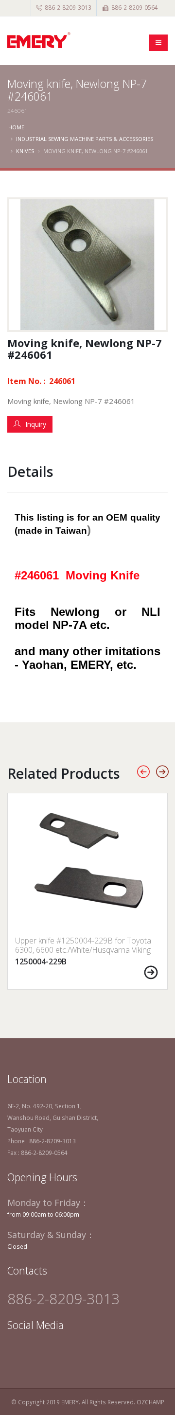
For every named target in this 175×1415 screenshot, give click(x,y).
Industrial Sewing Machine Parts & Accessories (84, 138)
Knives (25, 151)
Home (16, 127)
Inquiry (35, 424)
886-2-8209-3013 (68, 7)
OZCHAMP (150, 1402)
